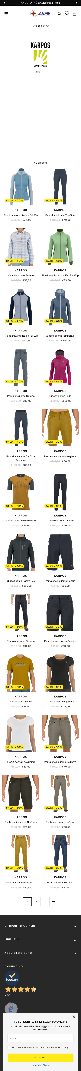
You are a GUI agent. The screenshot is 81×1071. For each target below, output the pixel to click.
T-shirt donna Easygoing (60, 701)
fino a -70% (40, 3)
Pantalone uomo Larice (60, 882)
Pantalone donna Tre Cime (60, 215)
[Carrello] (74, 14)
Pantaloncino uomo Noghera (60, 456)
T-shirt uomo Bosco (21, 701)
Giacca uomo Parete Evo (21, 581)
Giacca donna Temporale (60, 336)
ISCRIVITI (40, 1058)
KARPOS (21, 210)
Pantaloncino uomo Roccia (60, 581)
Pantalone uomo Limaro (60, 520)
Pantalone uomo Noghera (60, 822)
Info (37, 71)
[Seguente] (53, 901)
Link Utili (12, 939)
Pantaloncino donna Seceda (60, 641)
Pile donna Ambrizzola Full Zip (21, 215)
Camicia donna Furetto (21, 275)
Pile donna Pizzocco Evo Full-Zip (60, 275)
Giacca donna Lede (60, 396)
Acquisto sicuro (18, 953)
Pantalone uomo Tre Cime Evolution (20, 458)
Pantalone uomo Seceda (21, 641)
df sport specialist (21, 926)
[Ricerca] (59, 13)
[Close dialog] (73, 1016)
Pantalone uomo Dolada (21, 396)
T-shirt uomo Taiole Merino (21, 520)
